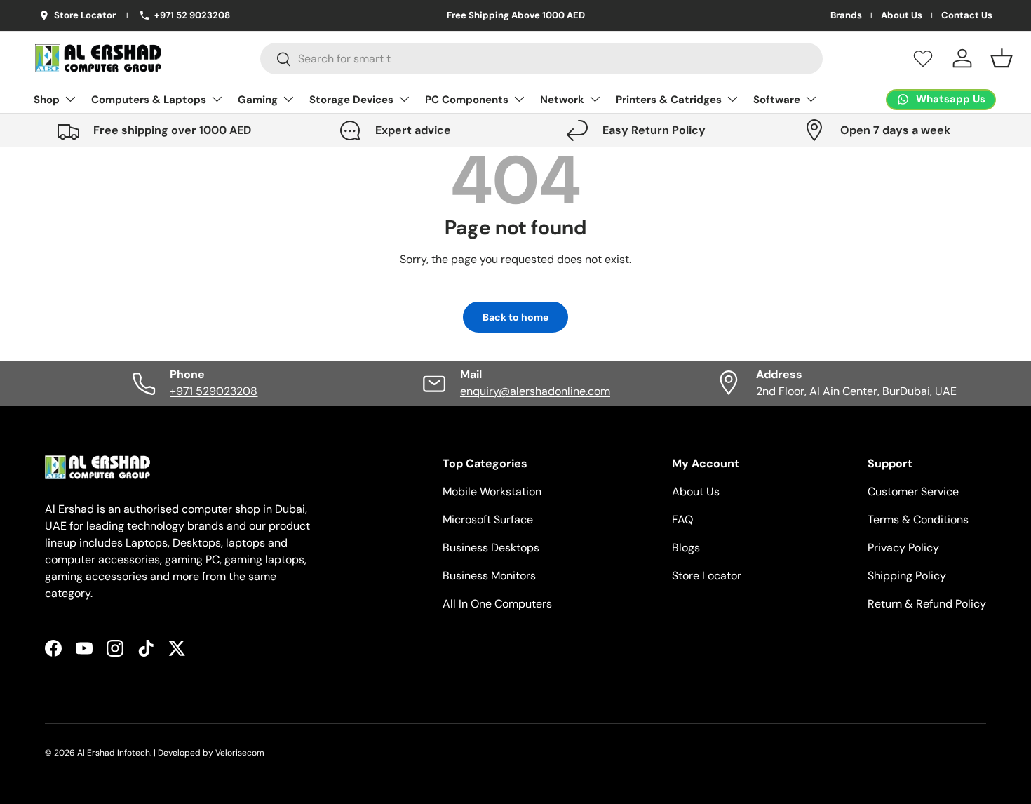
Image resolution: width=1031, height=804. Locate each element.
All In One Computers (497, 603)
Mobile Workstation (492, 491)
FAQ (682, 519)
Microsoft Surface (488, 519)
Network (562, 100)
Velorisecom (239, 752)
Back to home (515, 317)
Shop (47, 100)
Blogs (686, 547)
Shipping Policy (907, 575)
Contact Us (966, 15)
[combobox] (541, 58)
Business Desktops (491, 547)
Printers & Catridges (669, 100)
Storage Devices (351, 100)
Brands (846, 15)
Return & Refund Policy (927, 603)
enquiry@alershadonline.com (535, 391)
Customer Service (913, 491)
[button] (1001, 58)
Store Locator (706, 575)
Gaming (258, 100)
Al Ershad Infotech (113, 752)
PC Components (466, 100)
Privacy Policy (903, 547)
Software (776, 100)
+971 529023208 (213, 391)
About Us (901, 15)
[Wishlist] (923, 58)
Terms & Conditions (918, 519)
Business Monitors (489, 575)
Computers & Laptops (148, 100)
